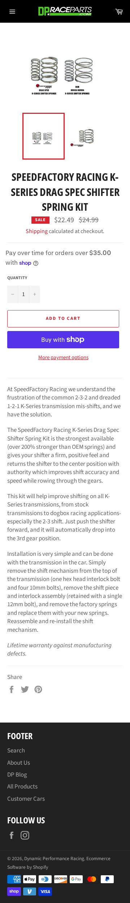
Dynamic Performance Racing (54, 858)
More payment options (63, 357)
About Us (18, 763)
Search (16, 750)
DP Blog (17, 774)
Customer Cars (26, 799)
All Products (22, 786)
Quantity (17, 278)
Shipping (37, 231)
